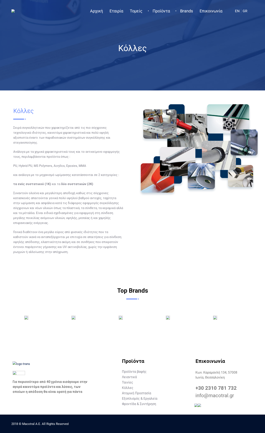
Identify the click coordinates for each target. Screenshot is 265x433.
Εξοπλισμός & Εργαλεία (139, 398)
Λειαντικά (129, 377)
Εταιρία (116, 10)
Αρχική (96, 10)
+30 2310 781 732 (216, 388)
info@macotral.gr (214, 395)
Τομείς (136, 10)
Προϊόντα (161, 10)
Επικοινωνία (211, 10)
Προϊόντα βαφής (134, 371)
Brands (186, 10)
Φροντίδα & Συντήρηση (139, 404)
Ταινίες (127, 382)
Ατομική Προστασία (136, 393)
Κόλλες (127, 388)
